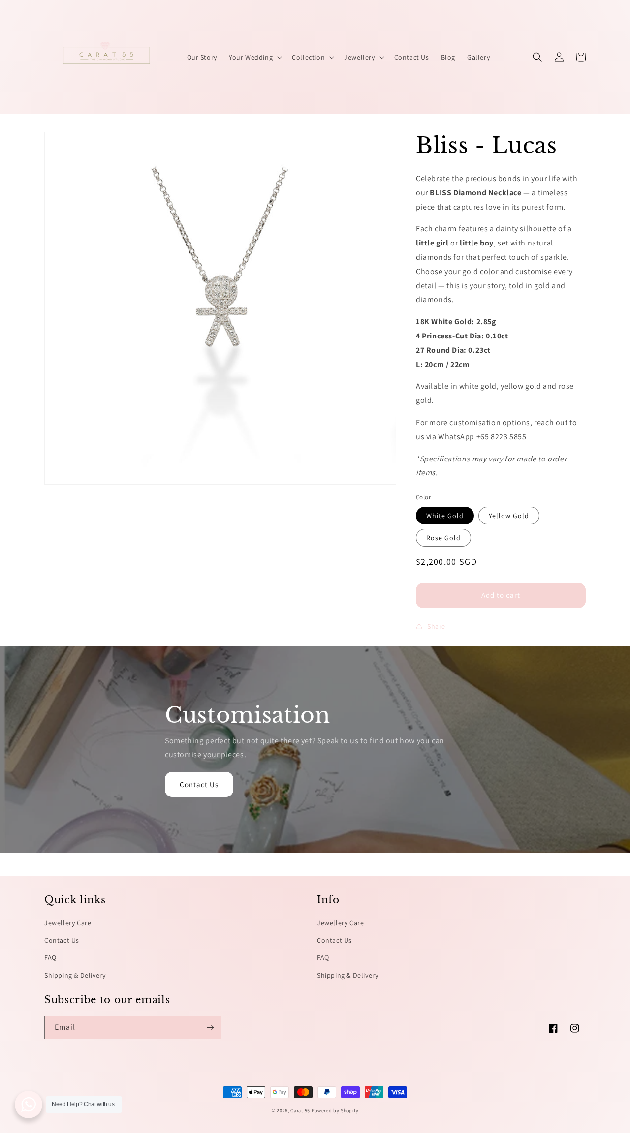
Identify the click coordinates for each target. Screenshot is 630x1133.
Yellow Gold (509, 515)
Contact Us (199, 784)
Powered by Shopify (335, 1110)
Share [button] (436, 626)
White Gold (445, 515)
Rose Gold (443, 537)
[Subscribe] (210, 1027)
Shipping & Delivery (74, 975)
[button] (254, 57)
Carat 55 (300, 1110)
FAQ (50, 957)
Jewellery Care (67, 923)
